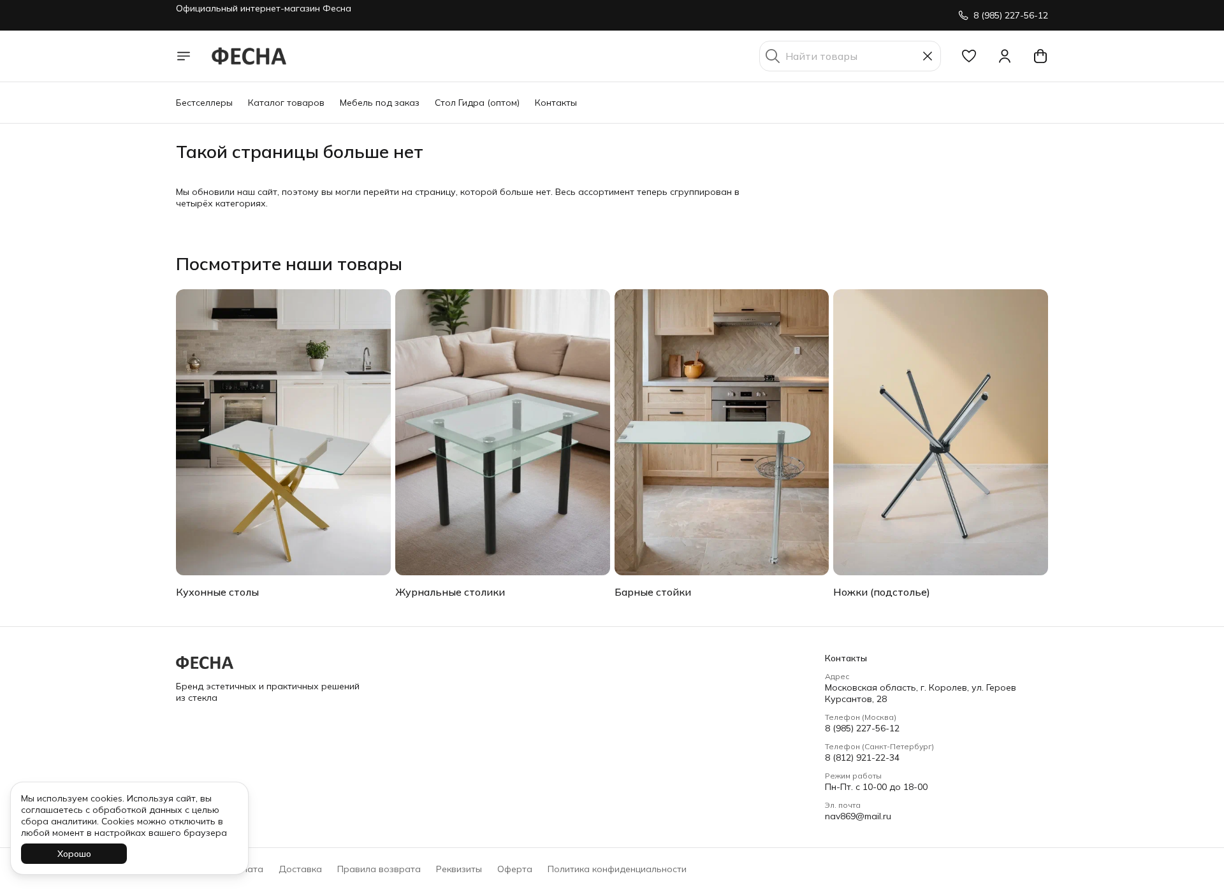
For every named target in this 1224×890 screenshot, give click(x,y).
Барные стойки (653, 591)
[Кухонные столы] (283, 432)
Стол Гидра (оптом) (477, 102)
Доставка (300, 869)
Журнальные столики (450, 591)
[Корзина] (1040, 56)
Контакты (556, 102)
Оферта (514, 869)
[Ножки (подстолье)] (940, 432)
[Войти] (1004, 56)
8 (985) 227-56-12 (862, 728)
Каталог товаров (286, 102)
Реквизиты (459, 869)
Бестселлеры (204, 102)
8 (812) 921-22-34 (862, 757)
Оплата (246, 869)
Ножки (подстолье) (881, 591)
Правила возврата (379, 869)
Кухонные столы (217, 591)
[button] (969, 56)
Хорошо (74, 853)
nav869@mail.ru (858, 816)
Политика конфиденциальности (617, 869)
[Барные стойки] (722, 432)
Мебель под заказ (379, 102)
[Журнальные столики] (502, 432)
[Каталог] (183, 56)
